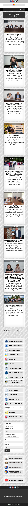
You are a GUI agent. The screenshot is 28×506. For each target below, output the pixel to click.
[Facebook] (11, 1)
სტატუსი (7, 444)
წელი (6, 439)
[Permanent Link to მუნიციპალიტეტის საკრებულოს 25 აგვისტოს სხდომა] (14, 26)
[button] (20, 9)
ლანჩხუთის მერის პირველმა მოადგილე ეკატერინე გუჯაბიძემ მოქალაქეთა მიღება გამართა (14, 70)
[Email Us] (15, 1)
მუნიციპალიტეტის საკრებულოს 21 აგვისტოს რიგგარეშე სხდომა (14, 103)
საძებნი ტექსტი (8, 423)
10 (23, 330)
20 (8, 333)
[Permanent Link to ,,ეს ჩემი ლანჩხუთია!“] (14, 128)
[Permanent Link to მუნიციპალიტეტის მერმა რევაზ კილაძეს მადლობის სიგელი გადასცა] (14, 232)
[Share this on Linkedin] (22, 32)
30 (11, 333)
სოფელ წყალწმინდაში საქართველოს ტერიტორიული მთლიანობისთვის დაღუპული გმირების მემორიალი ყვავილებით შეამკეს (14, 173)
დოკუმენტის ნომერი (10, 434)
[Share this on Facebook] (10, 32)
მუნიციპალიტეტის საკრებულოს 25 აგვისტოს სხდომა (14, 35)
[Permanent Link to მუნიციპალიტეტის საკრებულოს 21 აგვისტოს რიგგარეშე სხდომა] (14, 95)
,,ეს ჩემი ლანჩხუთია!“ (14, 135)
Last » (18, 333)
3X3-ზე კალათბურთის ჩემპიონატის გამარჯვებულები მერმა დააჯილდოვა (14, 306)
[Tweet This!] (6, 32)
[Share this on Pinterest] (18, 32)
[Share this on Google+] (14, 32)
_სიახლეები (14, 24)
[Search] (17, 1)
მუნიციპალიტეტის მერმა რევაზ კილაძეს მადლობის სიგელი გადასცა (14, 241)
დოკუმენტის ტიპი (9, 428)
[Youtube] (13, 1)
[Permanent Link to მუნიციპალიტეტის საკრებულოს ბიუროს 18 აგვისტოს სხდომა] (14, 198)
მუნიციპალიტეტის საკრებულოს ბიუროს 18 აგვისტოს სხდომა (14, 206)
